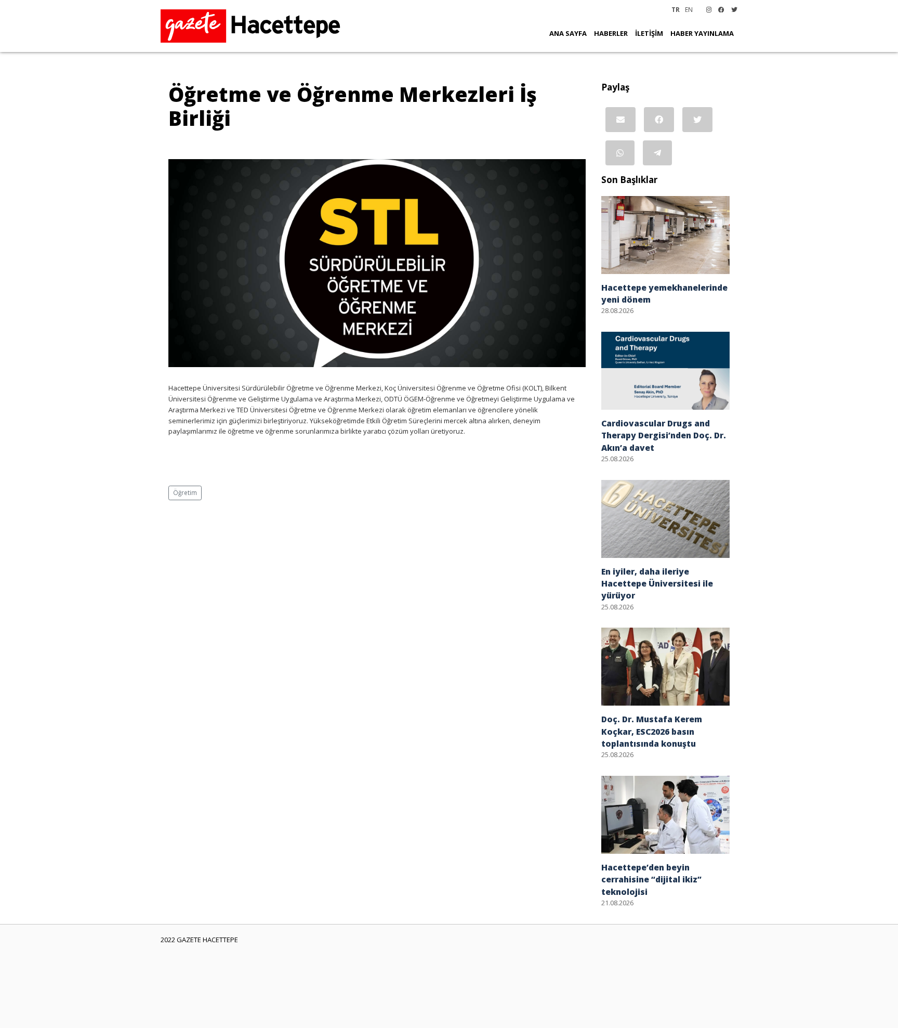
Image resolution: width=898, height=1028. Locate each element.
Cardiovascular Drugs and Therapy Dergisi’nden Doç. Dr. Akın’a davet (663, 435)
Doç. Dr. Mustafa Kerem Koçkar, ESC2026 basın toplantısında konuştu (651, 731)
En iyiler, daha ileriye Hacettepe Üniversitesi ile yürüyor (657, 584)
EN (689, 9)
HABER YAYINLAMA (702, 33)
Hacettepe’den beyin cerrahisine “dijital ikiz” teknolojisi (651, 879)
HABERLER (611, 33)
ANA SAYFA (568, 33)
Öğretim (185, 492)
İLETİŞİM (649, 33)
